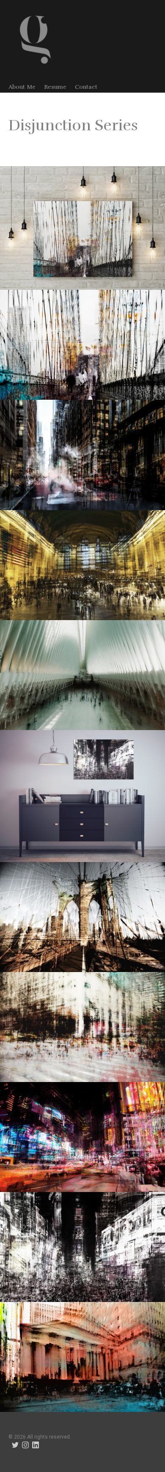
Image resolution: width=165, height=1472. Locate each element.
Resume (55, 87)
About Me (22, 87)
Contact (86, 87)
